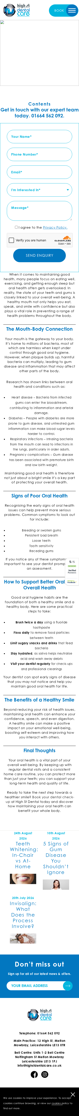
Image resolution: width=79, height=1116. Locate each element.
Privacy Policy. (55, 227)
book (59, 10)
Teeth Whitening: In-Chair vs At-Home (24, 855)
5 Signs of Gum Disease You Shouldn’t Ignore (56, 858)
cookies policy (60, 1103)
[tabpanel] (39, 53)
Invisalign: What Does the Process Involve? (23, 915)
